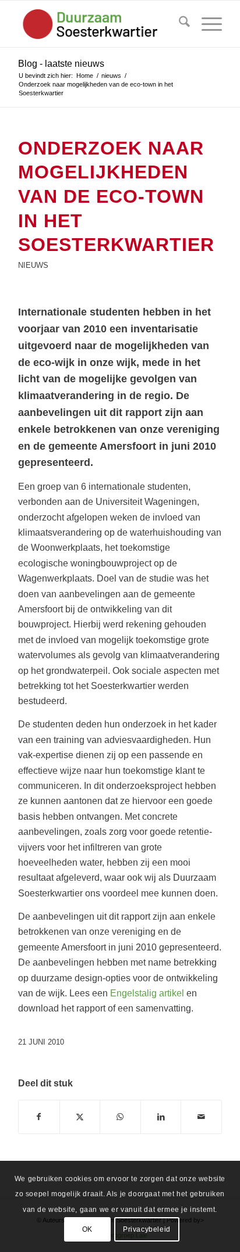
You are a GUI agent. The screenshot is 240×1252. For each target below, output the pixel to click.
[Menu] (206, 24)
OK (87, 1229)
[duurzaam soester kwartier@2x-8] (99, 24)
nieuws (33, 265)
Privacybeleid (147, 1229)
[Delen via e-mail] (201, 1116)
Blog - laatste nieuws (61, 64)
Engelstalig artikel (147, 993)
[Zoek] (178, 24)
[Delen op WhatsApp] (120, 1116)
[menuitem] (178, 24)
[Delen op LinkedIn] (161, 1116)
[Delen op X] (80, 1116)
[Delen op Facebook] (39, 1116)
